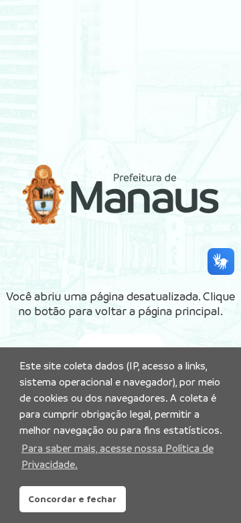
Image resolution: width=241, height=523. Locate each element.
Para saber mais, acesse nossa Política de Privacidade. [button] (117, 456)
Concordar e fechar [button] (72, 499)
